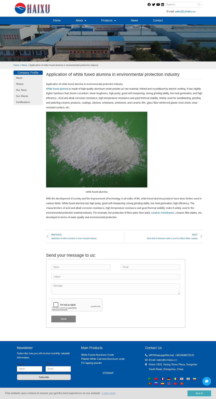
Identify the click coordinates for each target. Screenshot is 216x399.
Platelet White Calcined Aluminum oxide (103, 358)
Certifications (23, 102)
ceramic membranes (162, 212)
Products (107, 20)
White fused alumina (57, 88)
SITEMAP (108, 373)
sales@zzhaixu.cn (185, 11)
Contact (158, 20)
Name (20, 363)
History (19, 84)
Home (57, 20)
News (134, 20)
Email (49, 363)
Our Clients (22, 96)
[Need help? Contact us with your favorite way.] (206, 381)
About (79, 20)
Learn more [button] (109, 393)
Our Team (21, 90)
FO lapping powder (91, 362)
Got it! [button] (199, 393)
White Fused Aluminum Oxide (97, 354)
